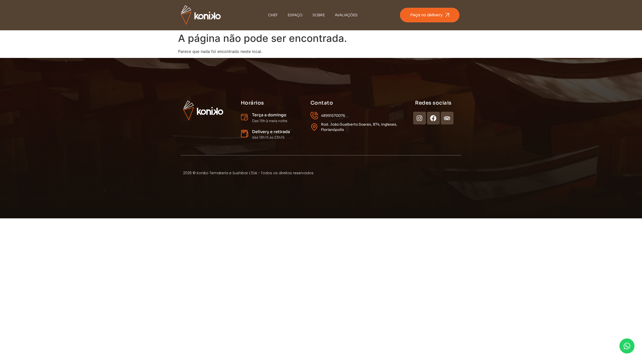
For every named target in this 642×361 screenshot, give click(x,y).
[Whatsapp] (626, 345)
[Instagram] (419, 118)
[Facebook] (433, 118)
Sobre (318, 15)
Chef (273, 15)
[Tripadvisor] (447, 118)
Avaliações (346, 15)
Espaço (295, 15)
